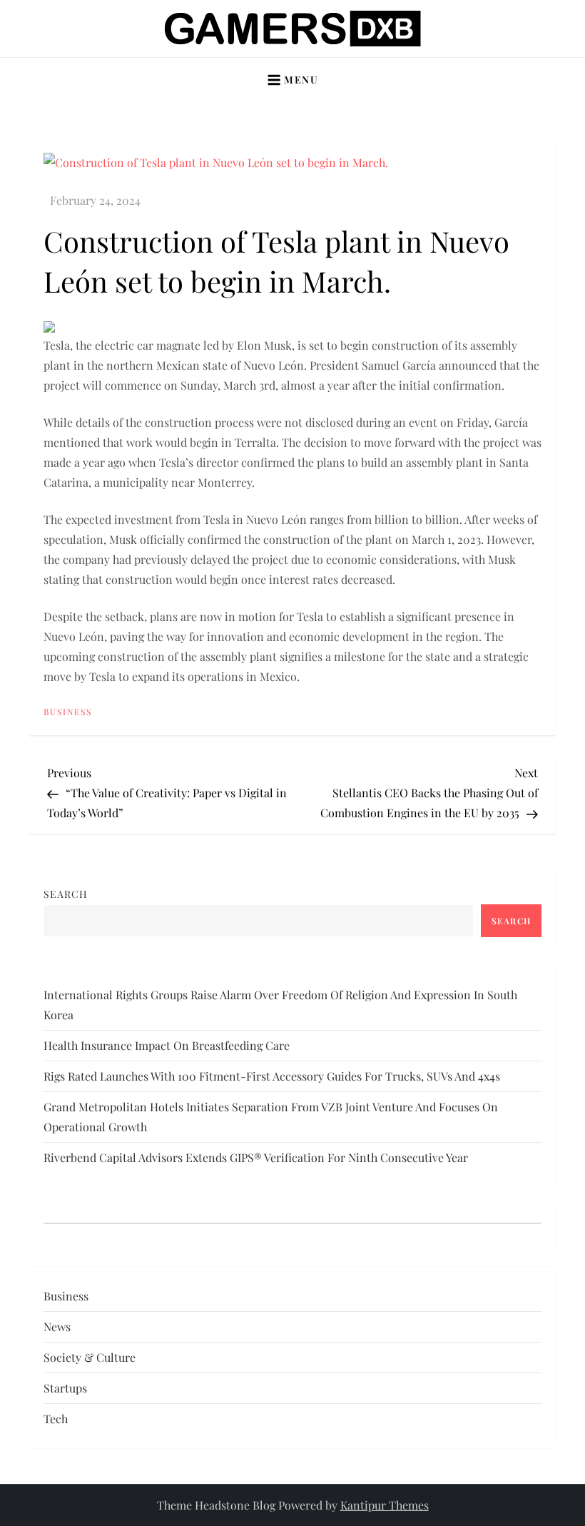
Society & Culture (90, 1357)
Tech (56, 1418)
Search (66, 894)
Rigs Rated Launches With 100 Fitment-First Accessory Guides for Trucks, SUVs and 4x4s (272, 1075)
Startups (65, 1387)
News (57, 1326)
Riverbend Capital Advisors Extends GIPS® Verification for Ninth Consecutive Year (256, 1157)
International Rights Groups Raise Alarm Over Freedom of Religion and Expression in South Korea (280, 1004)
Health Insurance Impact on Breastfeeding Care (167, 1045)
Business (68, 712)
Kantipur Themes (384, 1504)
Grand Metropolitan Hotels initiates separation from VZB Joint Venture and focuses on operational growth (271, 1116)
